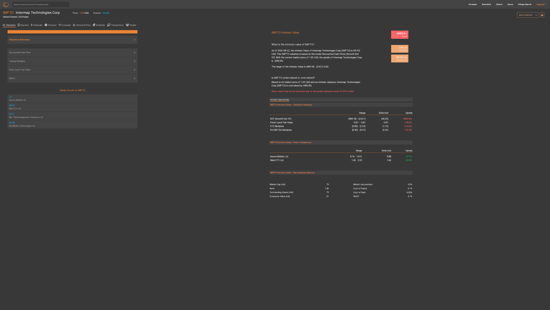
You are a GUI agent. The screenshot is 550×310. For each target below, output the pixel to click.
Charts (499, 4)
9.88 (389, 156)
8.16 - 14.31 (356, 156)
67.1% (409, 156)
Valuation (11, 25)
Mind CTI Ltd (276, 160)
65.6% (409, 160)
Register (541, 4)
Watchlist (486, 4)
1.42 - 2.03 (356, 160)
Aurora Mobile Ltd (279, 156)
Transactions (117, 25)
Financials (37, 25)
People (133, 25)
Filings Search (524, 4)
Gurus (510, 4)
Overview (24, 25)
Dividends (100, 25)
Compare (66, 25)
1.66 (389, 160)
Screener (473, 4)
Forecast (52, 25)
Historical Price (83, 25)
